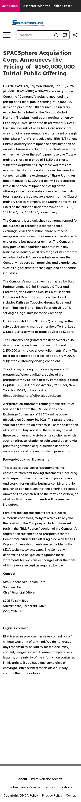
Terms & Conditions (58, 787)
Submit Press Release (24, 787)
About (22, 779)
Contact (72, 795)
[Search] (55, 35)
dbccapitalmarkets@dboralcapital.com (32, 395)
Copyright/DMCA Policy (21, 795)
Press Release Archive (47, 779)
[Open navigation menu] (7, 35)
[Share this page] (75, 35)
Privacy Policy (52, 795)
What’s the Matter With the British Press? (40, 6)
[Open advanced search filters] (65, 35)
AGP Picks (10, 6)
